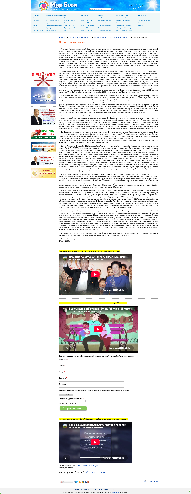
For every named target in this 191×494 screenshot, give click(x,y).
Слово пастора (69, 25)
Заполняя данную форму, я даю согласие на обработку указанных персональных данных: (94, 390)
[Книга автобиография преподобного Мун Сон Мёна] (43, 165)
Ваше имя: (63, 360)
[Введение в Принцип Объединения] (43, 104)
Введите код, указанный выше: (71, 399)
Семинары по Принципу (123, 25)
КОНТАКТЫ (142, 15)
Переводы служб (69, 28)
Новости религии (85, 18)
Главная (62, 37)
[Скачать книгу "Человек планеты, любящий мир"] (43, 124)
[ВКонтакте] (74, 482)
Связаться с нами (144, 20)
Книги (65, 30)
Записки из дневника (105, 30)
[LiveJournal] (85, 482)
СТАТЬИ (36, 15)
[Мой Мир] (83, 482)
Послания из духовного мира (79, 37)
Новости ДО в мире (86, 30)
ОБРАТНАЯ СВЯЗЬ (101, 489)
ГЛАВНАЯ (78, 489)
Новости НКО (84, 23)
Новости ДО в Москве (87, 25)
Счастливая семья (104, 25)
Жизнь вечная (38, 30)
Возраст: (63, 378)
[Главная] (58, 5)
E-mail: (62, 366)
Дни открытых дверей (123, 20)
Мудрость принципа (104, 20)
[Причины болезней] (43, 139)
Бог (34, 18)
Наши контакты (143, 18)
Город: (62, 372)
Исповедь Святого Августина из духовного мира (111, 37)
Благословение (51, 30)
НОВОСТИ (84, 15)
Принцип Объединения (54, 28)
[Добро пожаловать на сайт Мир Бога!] (43, 86)
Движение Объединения (54, 25)
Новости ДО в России (87, 28)
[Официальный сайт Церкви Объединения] (43, 178)
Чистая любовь (103, 23)
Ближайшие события (122, 18)
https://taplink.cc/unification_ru (87, 466)
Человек (36, 20)
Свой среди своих (104, 28)
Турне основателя (52, 23)
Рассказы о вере (69, 23)
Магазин (140, 25)
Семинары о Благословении (125, 23)
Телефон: (62, 384)
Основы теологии (69, 20)
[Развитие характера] (43, 152)
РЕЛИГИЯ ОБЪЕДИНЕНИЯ (56, 15)
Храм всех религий (70, 18)
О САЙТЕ (113, 489)
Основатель (50, 18)
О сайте (140, 23)
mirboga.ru (115, 492)
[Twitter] (77, 482)
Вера (35, 25)
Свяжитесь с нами (96, 472)
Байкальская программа (124, 30)
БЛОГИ (101, 15)
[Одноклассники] (80, 482)
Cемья (35, 23)
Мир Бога (101, 18)
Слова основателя (52, 20)
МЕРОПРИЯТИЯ (122, 15)
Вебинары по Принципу (123, 28)
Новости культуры (86, 20)
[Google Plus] (88, 482)
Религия (36, 28)
